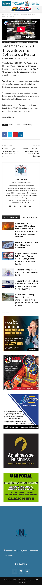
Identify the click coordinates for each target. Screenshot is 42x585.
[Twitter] (10, 134)
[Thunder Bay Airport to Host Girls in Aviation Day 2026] (8, 272)
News (10, 14)
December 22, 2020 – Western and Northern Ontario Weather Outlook (10, 152)
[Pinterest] (15, 134)
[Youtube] (31, 206)
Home (4, 14)
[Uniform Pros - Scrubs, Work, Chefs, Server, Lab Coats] (21, 487)
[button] (4, 9)
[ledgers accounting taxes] (21, 411)
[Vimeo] (26, 206)
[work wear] (21, 372)
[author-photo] (21, 176)
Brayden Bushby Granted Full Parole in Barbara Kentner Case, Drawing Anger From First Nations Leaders (26, 258)
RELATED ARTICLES (11, 217)
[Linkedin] (20, 134)
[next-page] (7, 311)
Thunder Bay (27, 125)
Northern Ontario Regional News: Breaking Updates (22, 42)
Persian (18, 125)
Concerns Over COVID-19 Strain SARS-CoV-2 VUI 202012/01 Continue (31, 152)
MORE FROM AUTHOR (29, 217)
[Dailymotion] (11, 206)
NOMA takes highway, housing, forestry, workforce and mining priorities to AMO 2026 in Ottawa (26, 299)
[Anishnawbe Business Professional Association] (21, 451)
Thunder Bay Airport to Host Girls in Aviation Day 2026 (26, 272)
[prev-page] (3, 311)
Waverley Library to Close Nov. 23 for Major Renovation (26, 245)
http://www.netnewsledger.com (21, 182)
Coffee (11, 125)
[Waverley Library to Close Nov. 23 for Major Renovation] (8, 245)
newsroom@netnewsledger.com (25, 555)
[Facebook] (4, 134)
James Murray (8, 58)
